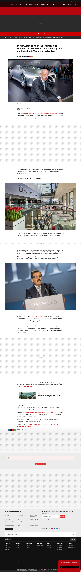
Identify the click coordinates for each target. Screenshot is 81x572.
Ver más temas (9, 528)
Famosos (16, 37)
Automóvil (30, 37)
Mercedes (24, 429)
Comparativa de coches (33, 522)
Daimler (35, 429)
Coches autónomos (9, 525)
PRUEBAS (11, 4)
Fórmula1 (7, 515)
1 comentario (21, 56)
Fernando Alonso (60, 37)
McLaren (25, 37)
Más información (42, 570)
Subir (72, 539)
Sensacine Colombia (30, 562)
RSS (60, 528)
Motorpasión (49, 545)
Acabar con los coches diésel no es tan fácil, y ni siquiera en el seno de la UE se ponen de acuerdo (49, 396)
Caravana (36, 37)
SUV (18, 519)
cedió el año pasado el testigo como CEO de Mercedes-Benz (41, 113)
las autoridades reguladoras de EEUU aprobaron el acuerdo (42, 412)
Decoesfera (59, 547)
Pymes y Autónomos (71, 547)
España (54, 37)
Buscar (73, 534)
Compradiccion (60, 549)
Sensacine (28, 545)
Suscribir (62, 516)
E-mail (32, 56)
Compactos (7, 519)
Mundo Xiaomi (8, 552)
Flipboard (30, 56)
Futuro (19, 525)
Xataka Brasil (7, 562)
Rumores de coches (9, 521)
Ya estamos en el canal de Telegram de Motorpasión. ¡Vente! (39, 33)
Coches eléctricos (21, 515)
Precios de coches (21, 521)
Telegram (64, 4)
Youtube (70, 4)
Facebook (66, 4)
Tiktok (75, 4)
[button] (25, 109)
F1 (35, 4)
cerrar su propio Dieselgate (24, 386)
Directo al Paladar (40, 545)
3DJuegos (17, 545)
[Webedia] (73, 1)
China (21, 37)
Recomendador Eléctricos (44, 4)
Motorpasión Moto (50, 547)
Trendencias (59, 545)
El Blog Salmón (70, 545)
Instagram (68, 4)
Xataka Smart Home (9, 551)
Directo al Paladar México (40, 562)
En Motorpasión (41, 393)
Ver (41, 464)
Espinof (27, 547)
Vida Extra (17, 547)
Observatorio (29, 4)
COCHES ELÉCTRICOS (19, 4)
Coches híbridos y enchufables (33, 516)
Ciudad (45, 37)
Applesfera (7, 549)
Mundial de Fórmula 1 (34, 525)
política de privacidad (57, 519)
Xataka (6, 545)
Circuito (40, 37)
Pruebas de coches (34, 519)
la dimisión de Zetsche (35, 316)
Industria (29, 429)
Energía (49, 37)
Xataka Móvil (7, 547)
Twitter (73, 4)
